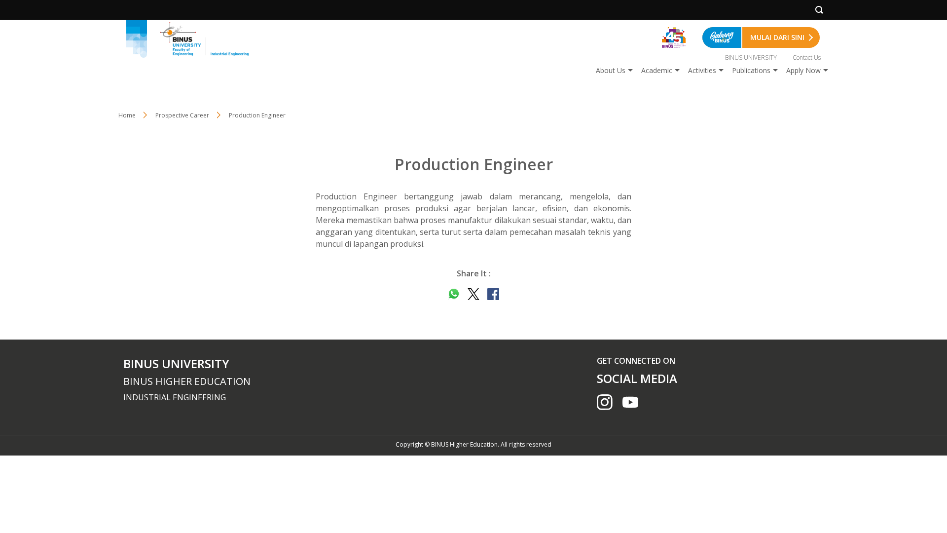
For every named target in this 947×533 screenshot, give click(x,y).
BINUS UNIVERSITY (751, 57)
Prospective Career (182, 115)
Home (127, 115)
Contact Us (807, 57)
